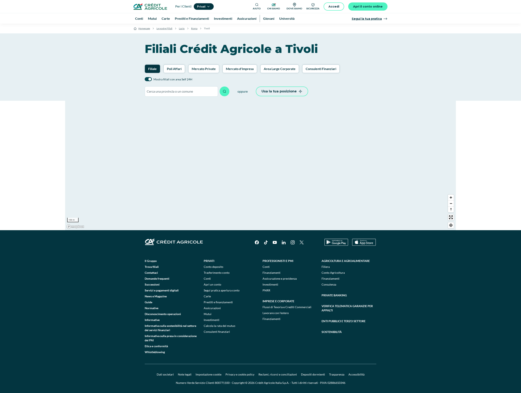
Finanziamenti (271, 272)
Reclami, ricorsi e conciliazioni (277, 374)
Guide (148, 302)
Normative (151, 308)
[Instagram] (293, 242)
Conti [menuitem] (139, 18)
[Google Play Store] (336, 242)
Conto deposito (213, 266)
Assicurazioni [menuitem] (246, 18)
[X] (302, 242)
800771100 (222, 382)
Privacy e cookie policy (239, 374)
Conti (207, 278)
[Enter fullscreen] (451, 217)
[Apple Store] (364, 242)
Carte (207, 296)
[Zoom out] (451, 203)
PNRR (266, 290)
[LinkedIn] (284, 242)
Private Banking (334, 295)
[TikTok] (266, 242)
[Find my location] (451, 225)
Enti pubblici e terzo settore (344, 321)
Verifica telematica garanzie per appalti (347, 308)
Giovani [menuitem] (268, 18)
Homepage (144, 28)
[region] (260, 165)
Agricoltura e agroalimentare (346, 261)
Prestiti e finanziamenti (218, 302)
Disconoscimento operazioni (163, 314)
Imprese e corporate (278, 301)
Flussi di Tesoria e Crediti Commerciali (287, 307)
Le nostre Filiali (164, 28)
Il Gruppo (151, 261)
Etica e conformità (156, 346)
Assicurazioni (212, 308)
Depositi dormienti (313, 374)
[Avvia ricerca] (224, 91)
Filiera (326, 266)
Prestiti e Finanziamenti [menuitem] (192, 18)
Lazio (182, 28)
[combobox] (181, 91)
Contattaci (151, 272)
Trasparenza (336, 374)
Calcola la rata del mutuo (219, 325)
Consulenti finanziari (217, 331)
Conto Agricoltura (333, 272)
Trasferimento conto (217, 272)
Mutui (207, 314)
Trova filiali (152, 266)
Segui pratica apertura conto (222, 290)
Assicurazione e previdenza (280, 278)
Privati (209, 261)
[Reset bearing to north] (451, 209)
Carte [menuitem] (166, 18)
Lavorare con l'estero (276, 313)
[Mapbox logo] (75, 226)
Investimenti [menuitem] (223, 18)
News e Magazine (156, 296)
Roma (194, 28)
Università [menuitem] (286, 18)
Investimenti (211, 320)
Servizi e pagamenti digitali (162, 290)
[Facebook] (257, 242)
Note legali (185, 374)
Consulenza (329, 284)
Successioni (152, 284)
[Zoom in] (451, 197)
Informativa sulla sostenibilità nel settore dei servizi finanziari (170, 328)
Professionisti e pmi (278, 261)
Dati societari (165, 374)
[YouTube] (275, 242)
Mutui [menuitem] (152, 18)
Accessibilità (356, 374)
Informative (152, 320)
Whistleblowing (155, 352)
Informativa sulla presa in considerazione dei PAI (171, 338)
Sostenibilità (332, 332)
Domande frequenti (157, 278)
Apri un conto (212, 284)
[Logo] (150, 6)
